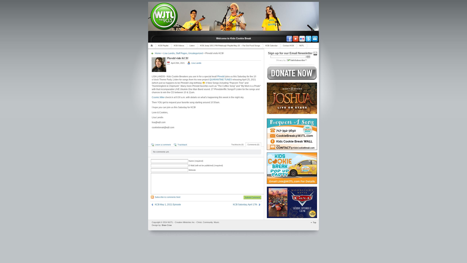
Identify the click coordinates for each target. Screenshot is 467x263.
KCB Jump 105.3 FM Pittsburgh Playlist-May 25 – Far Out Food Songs (230, 46)
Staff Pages (181, 53)
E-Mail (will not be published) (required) (206, 165)
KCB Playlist (163, 46)
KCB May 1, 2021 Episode (168, 204)
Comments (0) (253, 145)
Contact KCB (288, 46)
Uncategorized (195, 53)
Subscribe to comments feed (167, 197)
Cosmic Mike (158, 97)
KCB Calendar (271, 46)
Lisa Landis (169, 53)
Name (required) (196, 161)
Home (152, 45)
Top (314, 222)
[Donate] (308, 39)
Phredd (221, 76)
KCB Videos (179, 46)
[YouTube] (296, 39)
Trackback (182, 145)
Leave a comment (163, 145)
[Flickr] (302, 39)
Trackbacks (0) (237, 145)
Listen (192, 46)
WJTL (301, 46)
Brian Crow (167, 225)
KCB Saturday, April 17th (245, 204)
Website (192, 170)
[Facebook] (289, 39)
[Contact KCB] (315, 39)
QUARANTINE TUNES (220, 79)
